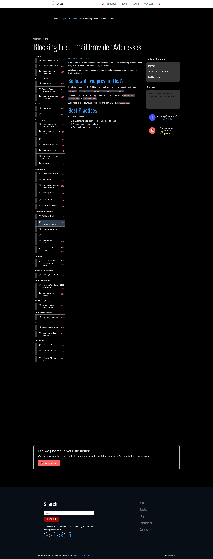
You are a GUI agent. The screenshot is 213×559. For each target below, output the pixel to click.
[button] (113, 4)
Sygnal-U (65, 19)
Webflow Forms (76, 19)
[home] (57, 3)
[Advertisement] (50, 398)
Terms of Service (87, 555)
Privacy (76, 555)
